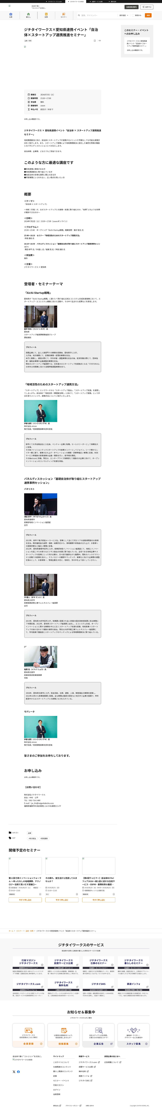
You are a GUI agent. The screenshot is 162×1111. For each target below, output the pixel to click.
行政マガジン (58, 1085)
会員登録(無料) (131, 7)
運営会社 (56, 1105)
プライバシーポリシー (72, 1105)
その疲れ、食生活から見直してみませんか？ (61, 879)
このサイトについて (61, 1062)
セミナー (19, 931)
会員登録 (56, 1094)
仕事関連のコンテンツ (62, 1066)
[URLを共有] (99, 40)
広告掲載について (111, 1062)
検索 (148, 15)
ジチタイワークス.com (55, 1)
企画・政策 (29, 931)
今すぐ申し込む (25, 900)
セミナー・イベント (61, 1080)
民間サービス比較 (97, 1)
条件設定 (123, 15)
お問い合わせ (90, 1105)
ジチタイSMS (84, 1080)
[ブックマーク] (94, 40)
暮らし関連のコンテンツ (63, 1071)
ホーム (11, 931)
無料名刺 (113, 1)
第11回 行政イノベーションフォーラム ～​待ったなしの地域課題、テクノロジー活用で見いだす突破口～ (25, 881)
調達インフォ (84, 1076)
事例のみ (138, 15)
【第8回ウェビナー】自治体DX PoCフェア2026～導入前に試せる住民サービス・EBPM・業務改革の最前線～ (98, 881)
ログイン (148, 7)
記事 (55, 1076)
